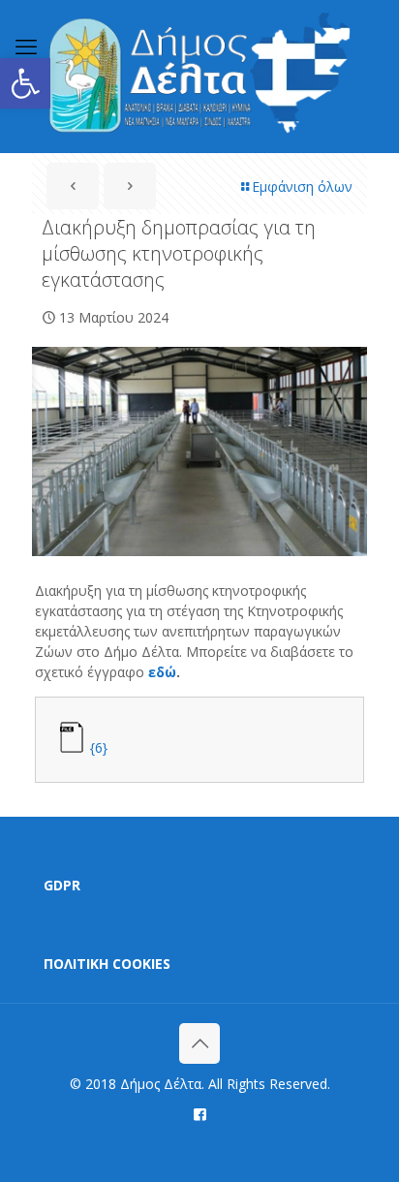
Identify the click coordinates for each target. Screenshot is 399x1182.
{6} (98, 747)
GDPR (62, 885)
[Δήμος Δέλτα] (199, 76)
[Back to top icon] (199, 1043)
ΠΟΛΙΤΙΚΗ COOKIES (107, 963)
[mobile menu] (26, 45)
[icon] (200, 1113)
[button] (25, 83)
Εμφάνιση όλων (302, 186)
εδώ (162, 672)
